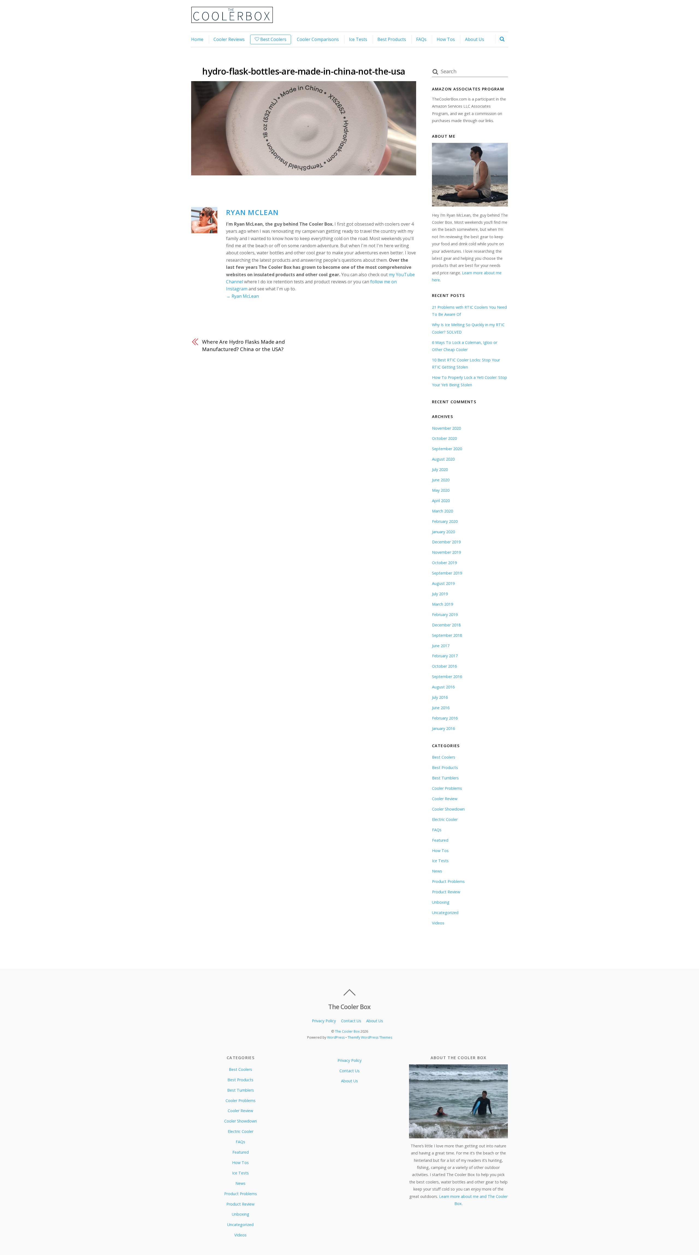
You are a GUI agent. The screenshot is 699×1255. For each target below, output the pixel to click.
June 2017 (440, 645)
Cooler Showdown (448, 809)
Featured (440, 840)
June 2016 (440, 707)
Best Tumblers (445, 777)
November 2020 (446, 428)
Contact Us (351, 1020)
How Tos (446, 39)
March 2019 (442, 604)
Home (197, 39)
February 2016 (445, 718)
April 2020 (441, 500)
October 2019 (444, 562)
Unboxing (440, 902)
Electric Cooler (445, 819)
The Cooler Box (347, 1031)
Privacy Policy (324, 1020)
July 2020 (440, 469)
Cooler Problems (447, 788)
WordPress (336, 1037)
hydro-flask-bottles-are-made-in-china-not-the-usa (303, 71)
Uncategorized (445, 912)
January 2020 (443, 531)
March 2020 (442, 511)
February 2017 (445, 655)
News (437, 871)
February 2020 (445, 521)
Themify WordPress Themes (370, 1037)
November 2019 (446, 552)
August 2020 (443, 459)
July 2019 (440, 593)
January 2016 (443, 728)
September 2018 (447, 635)
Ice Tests (358, 39)
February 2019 (445, 614)
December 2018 (446, 625)
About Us (474, 39)
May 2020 (440, 490)
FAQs (421, 39)
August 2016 (443, 687)
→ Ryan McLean (242, 296)
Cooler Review (444, 798)
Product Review (446, 891)
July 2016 (440, 697)
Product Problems (448, 881)
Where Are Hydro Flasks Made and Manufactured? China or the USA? (243, 345)
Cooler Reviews (229, 39)
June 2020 (440, 479)
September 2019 (447, 573)
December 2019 (446, 541)
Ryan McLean (252, 212)
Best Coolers (272, 39)
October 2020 (444, 438)
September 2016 (447, 676)
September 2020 (447, 448)
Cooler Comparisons (318, 39)
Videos (438, 923)
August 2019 (443, 583)
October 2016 (444, 666)
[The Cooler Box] (232, 20)
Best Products (391, 39)
